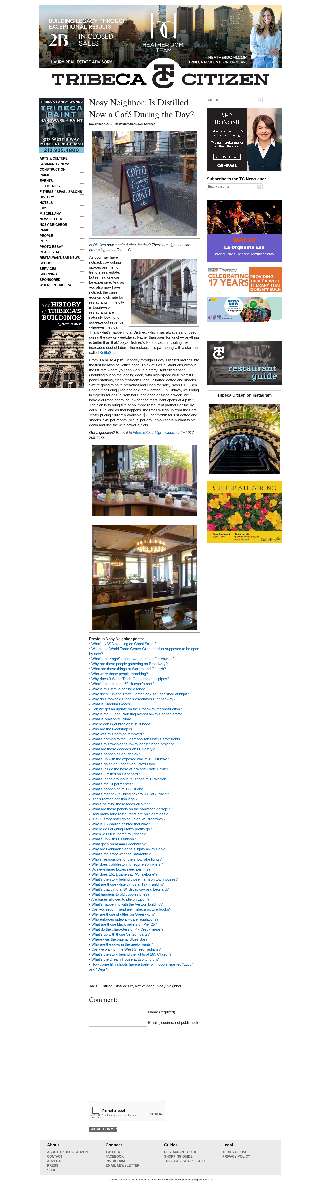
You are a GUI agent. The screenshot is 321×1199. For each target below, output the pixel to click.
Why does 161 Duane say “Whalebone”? (124, 874)
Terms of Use (234, 1152)
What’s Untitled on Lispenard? (115, 774)
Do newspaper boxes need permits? (120, 869)
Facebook (115, 1156)
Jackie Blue (157, 1179)
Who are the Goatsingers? (112, 729)
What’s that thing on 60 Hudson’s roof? (122, 684)
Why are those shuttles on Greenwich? (123, 914)
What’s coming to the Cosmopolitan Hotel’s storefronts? (136, 739)
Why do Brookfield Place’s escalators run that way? (133, 699)
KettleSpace (109, 353)
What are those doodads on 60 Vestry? (123, 749)
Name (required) (161, 1012)
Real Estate (51, 252)
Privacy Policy (236, 1156)
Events (46, 181)
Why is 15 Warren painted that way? (120, 824)
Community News (55, 164)
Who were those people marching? (119, 674)
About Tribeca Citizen (67, 1152)
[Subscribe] (259, 186)
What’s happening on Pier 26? (115, 754)
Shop (51, 1170)
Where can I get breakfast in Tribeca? (121, 724)
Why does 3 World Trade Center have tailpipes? (130, 679)
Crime (45, 175)
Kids (43, 208)
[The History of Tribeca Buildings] (61, 343)
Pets (44, 241)
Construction (52, 170)
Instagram (115, 1161)
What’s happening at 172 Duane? (118, 789)
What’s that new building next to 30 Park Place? (130, 794)
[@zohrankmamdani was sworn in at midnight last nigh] (244, 439)
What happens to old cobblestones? (120, 894)
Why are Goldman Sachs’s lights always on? (128, 849)
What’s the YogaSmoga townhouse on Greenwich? (132, 659)
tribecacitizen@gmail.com (154, 433)
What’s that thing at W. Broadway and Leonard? (130, 889)
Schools (48, 263)
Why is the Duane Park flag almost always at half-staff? (136, 714)
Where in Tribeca (55, 285)
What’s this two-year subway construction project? (132, 744)
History (47, 197)
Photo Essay (51, 247)
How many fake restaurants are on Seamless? (129, 814)
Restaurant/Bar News (60, 258)
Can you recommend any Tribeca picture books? (131, 909)
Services (48, 269)
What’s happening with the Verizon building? (127, 904)
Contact (54, 1156)
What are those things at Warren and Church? (128, 669)
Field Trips (50, 186)
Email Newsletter (122, 1165)
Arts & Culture (54, 158)
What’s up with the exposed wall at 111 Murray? (130, 759)
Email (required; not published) (173, 1023)
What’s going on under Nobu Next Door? (124, 764)
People (46, 236)
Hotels (46, 203)
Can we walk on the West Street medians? (126, 949)
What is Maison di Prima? (112, 719)
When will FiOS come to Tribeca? (118, 834)
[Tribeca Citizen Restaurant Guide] (244, 384)
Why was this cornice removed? (117, 734)
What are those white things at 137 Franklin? (127, 884)
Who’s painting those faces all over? (120, 804)
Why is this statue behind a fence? (119, 689)
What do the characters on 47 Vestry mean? (127, 929)
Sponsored (50, 280)
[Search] (260, 99)
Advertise (56, 1161)
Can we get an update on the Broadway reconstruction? (136, 709)
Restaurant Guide (180, 1152)
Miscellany (50, 214)
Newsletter (51, 219)
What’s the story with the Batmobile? (121, 854)
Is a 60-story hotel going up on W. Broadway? (128, 819)
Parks (45, 230)
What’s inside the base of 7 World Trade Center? (130, 769)
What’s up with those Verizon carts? (120, 934)
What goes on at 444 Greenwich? (118, 844)
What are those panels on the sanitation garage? (130, 809)
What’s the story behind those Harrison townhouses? (134, 879)
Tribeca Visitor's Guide (185, 1161)
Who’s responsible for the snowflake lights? (126, 859)
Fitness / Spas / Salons (61, 192)
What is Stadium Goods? (111, 704)
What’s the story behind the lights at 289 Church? (131, 954)
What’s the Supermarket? (112, 784)
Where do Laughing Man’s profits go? (121, 829)
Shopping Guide (178, 1156)
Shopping (48, 274)
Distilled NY (123, 986)
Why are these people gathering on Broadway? (129, 664)
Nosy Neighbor (53, 225)
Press (52, 1165)
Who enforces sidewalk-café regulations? (124, 919)
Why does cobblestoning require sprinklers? (127, 864)
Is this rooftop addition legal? (114, 799)
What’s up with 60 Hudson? (113, 839)
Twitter (113, 1152)
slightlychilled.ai (203, 1179)
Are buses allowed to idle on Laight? (120, 899)
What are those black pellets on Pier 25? (124, 924)
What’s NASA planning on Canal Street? (123, 644)
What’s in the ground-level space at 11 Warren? (129, 779)
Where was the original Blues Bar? (119, 939)
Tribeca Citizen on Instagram (244, 395)
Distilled (99, 245)
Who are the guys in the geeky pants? (122, 944)
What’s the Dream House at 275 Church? (125, 959)
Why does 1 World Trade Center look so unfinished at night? (140, 694)
